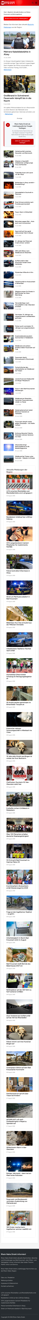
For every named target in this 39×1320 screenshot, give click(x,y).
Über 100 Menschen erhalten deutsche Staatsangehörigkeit (17, 835)
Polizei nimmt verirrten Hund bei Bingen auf (18, 1043)
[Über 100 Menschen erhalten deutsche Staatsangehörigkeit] (19, 819)
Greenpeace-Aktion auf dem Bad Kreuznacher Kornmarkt (18, 1069)
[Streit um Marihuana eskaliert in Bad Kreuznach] (19, 582)
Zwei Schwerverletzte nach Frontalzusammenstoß (24, 203)
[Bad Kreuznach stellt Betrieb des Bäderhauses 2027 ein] (19, 949)
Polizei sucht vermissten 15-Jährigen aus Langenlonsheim (25, 327)
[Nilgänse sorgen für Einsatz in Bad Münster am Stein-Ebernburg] (9, 294)
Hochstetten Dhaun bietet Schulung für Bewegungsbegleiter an (19, 676)
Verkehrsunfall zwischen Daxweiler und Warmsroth (23, 152)
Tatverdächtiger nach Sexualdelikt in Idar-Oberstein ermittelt (25, 304)
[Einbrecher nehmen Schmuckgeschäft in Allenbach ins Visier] (19, 713)
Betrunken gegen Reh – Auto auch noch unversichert (24, 222)
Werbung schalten (7, 1280)
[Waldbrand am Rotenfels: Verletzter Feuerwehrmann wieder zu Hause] (9, 401)
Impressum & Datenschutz (9, 1283)
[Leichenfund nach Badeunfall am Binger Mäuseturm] (9, 381)
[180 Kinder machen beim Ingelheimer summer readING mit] (19, 1212)
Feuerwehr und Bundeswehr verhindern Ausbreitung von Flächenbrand (16, 1201)
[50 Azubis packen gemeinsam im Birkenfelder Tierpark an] (19, 687)
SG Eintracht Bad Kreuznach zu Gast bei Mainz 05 (17, 861)
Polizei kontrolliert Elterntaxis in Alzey (18, 572)
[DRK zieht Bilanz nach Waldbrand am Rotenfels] (9, 253)
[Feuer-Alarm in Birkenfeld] (9, 215)
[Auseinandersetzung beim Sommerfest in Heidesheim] (9, 338)
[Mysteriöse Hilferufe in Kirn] (9, 275)
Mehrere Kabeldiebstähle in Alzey (17, 53)
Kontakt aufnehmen (7, 1286)
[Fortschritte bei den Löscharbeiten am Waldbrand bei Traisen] (9, 370)
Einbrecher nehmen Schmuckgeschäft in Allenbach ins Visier (19, 730)
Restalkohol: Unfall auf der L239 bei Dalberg (19, 518)
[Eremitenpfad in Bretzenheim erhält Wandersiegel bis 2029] (19, 871)
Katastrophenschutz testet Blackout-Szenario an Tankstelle (24, 411)
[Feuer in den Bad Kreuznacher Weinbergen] (9, 391)
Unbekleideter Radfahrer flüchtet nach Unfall (18, 650)
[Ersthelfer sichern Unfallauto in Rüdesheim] (19, 793)
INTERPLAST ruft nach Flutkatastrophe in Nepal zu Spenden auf (16, 1121)
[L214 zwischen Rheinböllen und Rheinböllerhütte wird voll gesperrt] (19, 476)
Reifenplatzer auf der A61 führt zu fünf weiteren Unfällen (18, 991)
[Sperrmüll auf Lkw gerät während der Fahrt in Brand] (9, 234)
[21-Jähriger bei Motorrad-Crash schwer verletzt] (9, 243)
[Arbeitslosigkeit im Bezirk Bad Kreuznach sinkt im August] (19, 923)
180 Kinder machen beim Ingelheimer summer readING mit (18, 1228)
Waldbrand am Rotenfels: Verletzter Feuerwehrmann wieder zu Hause (24, 400)
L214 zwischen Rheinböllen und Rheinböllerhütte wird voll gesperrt (19, 492)
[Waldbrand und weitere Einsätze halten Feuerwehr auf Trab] (9, 348)
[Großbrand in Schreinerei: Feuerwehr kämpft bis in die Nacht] (19, 84)
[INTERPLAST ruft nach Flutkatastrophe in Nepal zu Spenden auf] (19, 1104)
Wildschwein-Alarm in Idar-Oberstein (16, 1148)
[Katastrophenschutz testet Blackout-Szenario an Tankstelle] (9, 413)
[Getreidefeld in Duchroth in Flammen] (9, 195)
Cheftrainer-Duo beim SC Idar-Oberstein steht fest (17, 783)
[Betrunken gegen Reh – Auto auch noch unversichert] (9, 224)
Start (5, 12)
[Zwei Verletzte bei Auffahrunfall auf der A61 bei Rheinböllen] (19, 1001)
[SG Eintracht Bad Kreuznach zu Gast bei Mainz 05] (19, 845)
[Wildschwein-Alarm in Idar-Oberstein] (19, 1132)
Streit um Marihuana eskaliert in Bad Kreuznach (16, 1308)
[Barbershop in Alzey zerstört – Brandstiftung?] (9, 185)
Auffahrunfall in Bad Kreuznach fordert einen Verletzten (23, 262)
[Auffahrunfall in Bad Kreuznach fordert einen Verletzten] (9, 263)
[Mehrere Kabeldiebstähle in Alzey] (19, 40)
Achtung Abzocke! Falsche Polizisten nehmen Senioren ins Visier (24, 434)
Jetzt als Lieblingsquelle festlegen (22, 141)
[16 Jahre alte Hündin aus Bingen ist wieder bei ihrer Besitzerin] (19, 741)
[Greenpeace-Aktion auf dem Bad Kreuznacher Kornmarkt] (19, 1053)
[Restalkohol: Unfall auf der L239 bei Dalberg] (19, 502)
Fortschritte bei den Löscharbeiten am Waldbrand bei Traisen (24, 369)
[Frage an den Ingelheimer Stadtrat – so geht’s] (19, 897)
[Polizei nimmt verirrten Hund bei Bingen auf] (19, 1027)
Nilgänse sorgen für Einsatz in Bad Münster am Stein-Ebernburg (25, 293)
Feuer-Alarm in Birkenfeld (23, 212)
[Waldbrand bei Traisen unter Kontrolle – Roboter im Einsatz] (9, 459)
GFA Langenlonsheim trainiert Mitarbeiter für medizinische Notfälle (17, 545)
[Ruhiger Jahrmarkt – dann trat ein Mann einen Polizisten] (19, 1158)
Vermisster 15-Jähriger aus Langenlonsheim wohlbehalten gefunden (25, 316)
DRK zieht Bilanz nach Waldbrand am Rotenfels (23, 251)
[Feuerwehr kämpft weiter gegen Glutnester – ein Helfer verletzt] (9, 424)
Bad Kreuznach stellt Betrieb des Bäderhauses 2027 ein (18, 965)
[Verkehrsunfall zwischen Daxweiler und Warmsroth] (9, 154)
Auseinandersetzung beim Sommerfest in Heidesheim (24, 337)
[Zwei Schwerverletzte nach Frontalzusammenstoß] (9, 205)
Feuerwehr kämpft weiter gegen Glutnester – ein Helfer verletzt (25, 423)
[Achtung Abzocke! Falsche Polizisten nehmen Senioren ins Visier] (9, 436)
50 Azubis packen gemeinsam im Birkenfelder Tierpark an (18, 703)
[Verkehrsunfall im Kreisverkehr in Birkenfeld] (9, 284)
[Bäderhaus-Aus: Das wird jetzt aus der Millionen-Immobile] (19, 608)
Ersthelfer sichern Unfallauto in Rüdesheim (17, 809)
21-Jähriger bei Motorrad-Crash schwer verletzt (23, 242)
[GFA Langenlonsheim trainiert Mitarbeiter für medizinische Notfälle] (19, 528)
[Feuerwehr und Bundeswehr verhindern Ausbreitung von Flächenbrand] (19, 1184)
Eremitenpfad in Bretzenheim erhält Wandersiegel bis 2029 (17, 887)
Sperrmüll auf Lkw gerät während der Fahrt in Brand (24, 232)
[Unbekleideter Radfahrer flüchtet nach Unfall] (19, 634)
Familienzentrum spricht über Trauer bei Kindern (17, 1095)
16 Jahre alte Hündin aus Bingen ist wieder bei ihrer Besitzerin (19, 757)
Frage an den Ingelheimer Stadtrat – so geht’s (19, 913)
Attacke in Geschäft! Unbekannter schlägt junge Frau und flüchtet (24, 162)
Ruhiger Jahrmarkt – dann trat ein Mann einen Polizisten (18, 1174)
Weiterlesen (8, 70)
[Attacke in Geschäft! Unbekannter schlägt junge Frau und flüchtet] (9, 164)
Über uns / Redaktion (8, 1277)
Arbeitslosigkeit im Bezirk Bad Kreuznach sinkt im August (17, 939)
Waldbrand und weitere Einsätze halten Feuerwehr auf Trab (25, 347)
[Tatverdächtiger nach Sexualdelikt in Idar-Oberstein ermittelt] (9, 305)
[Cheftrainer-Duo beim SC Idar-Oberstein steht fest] (19, 767)
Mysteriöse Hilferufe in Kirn (24, 272)
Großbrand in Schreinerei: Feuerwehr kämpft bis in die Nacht (17, 98)
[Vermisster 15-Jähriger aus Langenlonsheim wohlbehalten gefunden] (9, 317)
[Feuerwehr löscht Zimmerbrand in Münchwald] (9, 360)
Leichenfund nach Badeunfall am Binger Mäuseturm (24, 379)
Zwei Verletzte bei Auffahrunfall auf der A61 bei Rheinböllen (18, 1017)
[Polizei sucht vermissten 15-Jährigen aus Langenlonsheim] (9, 329)
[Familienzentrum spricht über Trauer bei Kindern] (19, 1078)
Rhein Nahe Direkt (19, 1317)
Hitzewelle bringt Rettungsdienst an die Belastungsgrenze (22, 446)
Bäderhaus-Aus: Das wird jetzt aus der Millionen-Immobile (19, 624)
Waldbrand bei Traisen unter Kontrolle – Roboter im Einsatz (25, 457)
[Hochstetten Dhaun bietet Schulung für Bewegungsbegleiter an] (19, 659)
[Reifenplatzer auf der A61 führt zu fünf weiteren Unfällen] (19, 975)
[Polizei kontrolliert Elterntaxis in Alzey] (19, 556)
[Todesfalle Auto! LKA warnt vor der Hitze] (9, 175)
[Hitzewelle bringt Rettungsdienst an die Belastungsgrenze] (9, 447)
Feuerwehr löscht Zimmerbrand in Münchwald (24, 358)
